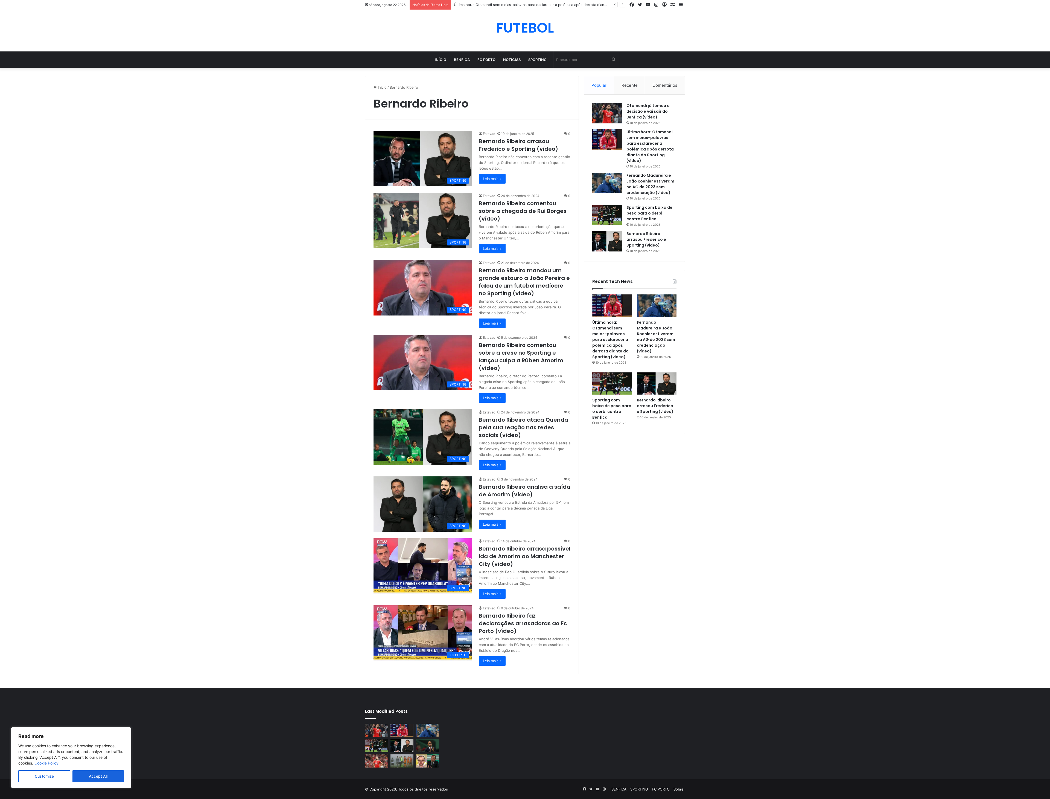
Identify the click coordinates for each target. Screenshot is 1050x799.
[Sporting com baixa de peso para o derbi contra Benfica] (607, 215)
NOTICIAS (512, 59)
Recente (630, 85)
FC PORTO (486, 59)
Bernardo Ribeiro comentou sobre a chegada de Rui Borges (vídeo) (523, 210)
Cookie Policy (46, 763)
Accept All (98, 776)
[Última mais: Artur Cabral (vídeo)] (376, 761)
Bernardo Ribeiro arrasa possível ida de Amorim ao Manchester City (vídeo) (524, 556)
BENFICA (462, 59)
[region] (71, 757)
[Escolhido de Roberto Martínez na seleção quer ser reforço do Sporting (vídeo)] (427, 745)
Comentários (664, 85)
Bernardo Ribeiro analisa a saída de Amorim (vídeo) (524, 490)
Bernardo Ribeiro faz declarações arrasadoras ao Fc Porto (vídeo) (523, 623)
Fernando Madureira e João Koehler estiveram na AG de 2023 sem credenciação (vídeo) (650, 184)
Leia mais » (492, 178)
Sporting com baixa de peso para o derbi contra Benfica (649, 213)
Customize (44, 776)
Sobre (678, 789)
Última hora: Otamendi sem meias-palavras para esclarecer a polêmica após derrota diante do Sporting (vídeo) (650, 146)
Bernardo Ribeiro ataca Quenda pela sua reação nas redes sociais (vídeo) (523, 427)
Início (440, 59)
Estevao (489, 134)
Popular (598, 85)
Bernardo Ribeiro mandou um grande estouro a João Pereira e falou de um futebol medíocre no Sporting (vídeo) (524, 282)
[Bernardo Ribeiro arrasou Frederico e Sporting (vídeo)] (607, 241)
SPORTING (537, 59)
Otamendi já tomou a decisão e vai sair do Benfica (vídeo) (648, 111)
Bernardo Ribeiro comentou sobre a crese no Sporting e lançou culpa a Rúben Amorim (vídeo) (521, 356)
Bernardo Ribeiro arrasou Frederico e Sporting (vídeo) (518, 145)
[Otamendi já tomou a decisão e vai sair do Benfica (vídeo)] (607, 113)
